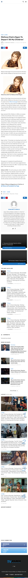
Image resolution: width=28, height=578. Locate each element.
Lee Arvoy (10, 283)
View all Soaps (13, 390)
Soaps (2, 34)
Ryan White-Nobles (9, 42)
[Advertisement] (14, 18)
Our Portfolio (18, 574)
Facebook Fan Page (13, 186)
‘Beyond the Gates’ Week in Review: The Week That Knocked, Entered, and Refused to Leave (18, 382)
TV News (6, 34)
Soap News (12, 193)
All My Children (6, 193)
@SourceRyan (21, 222)
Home (7, 574)
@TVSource (4, 186)
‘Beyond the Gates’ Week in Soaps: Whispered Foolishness (19, 371)
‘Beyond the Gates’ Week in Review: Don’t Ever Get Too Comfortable (18, 361)
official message (13, 101)
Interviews (13, 345)
